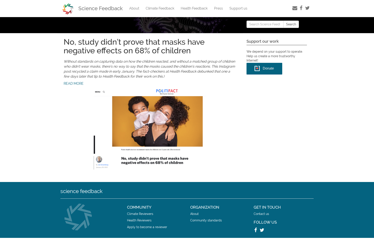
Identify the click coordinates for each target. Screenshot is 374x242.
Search (291, 24)
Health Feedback (194, 8)
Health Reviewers (139, 220)
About (134, 8)
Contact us (261, 214)
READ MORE (74, 83)
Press (218, 8)
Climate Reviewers (140, 214)
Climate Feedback (160, 8)
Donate (268, 68)
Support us (238, 8)
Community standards (206, 220)
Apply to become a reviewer (147, 227)
